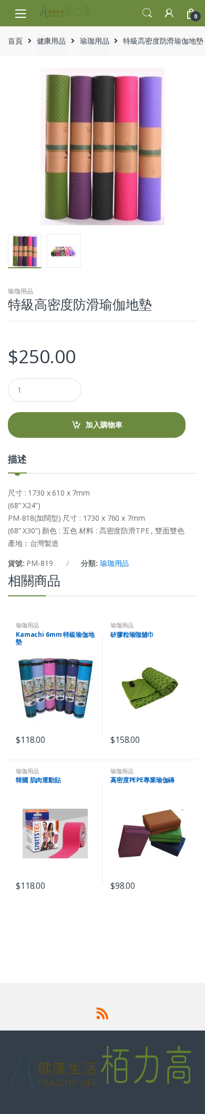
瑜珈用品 (94, 41)
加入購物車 (104, 424)
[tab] (17, 463)
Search (147, 13)
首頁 (15, 41)
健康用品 (51, 41)
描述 (17, 459)
